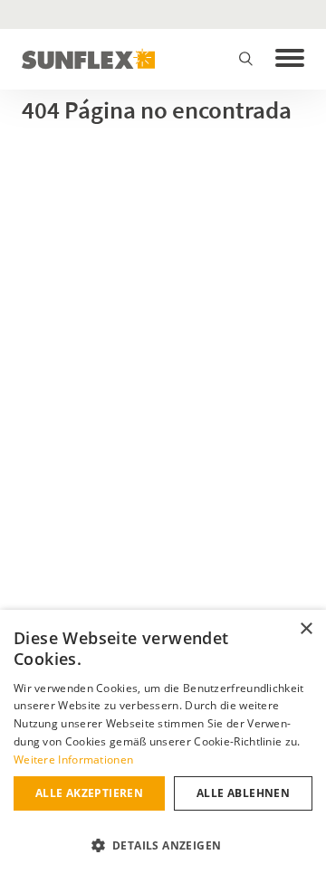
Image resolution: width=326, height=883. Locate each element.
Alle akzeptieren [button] (89, 793)
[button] (163, 846)
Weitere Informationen (73, 759)
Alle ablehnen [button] (243, 793)
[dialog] (163, 746)
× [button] (305, 629)
